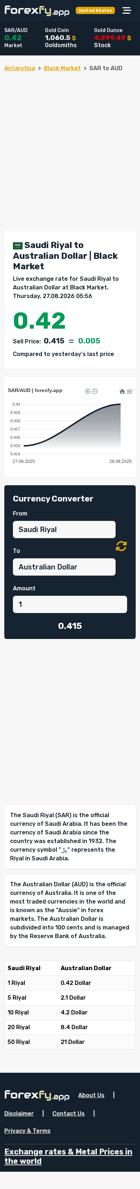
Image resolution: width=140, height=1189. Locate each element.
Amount (24, 588)
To (16, 551)
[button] (121, 546)
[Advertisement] (70, 148)
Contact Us (68, 1113)
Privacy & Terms (27, 1130)
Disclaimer (19, 1113)
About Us (91, 1095)
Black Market (62, 68)
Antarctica (19, 68)
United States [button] (95, 10)
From (20, 513)
